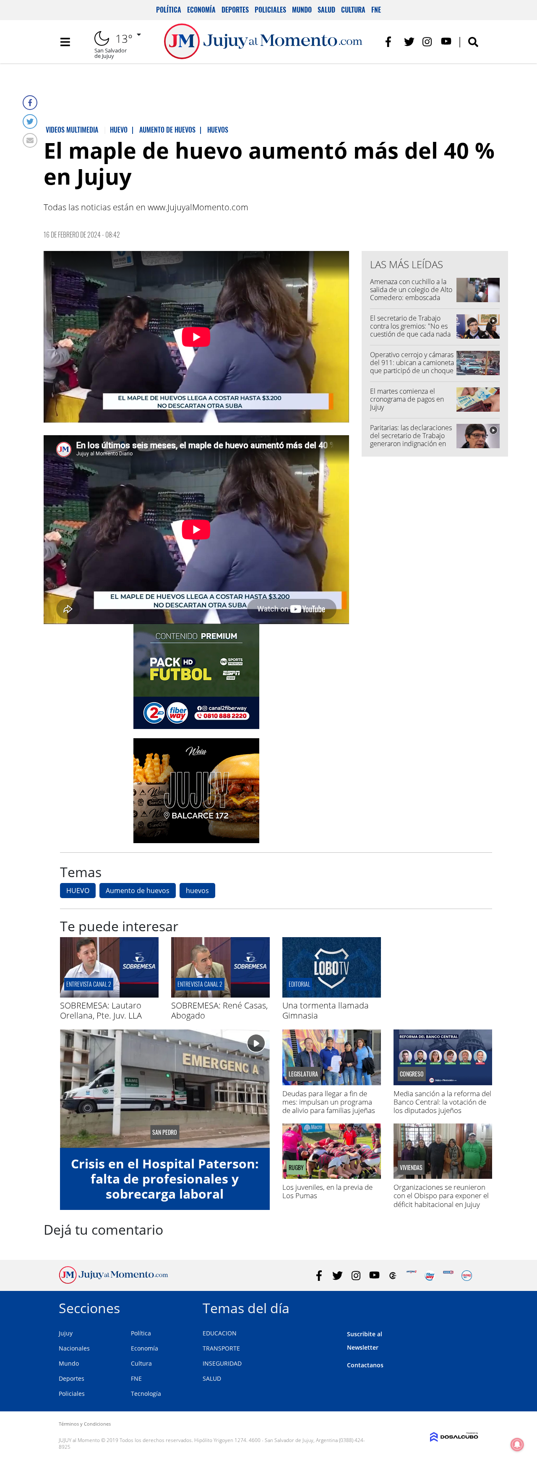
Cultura (353, 10)
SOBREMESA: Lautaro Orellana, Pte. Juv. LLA (101, 1010)
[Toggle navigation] (65, 42)
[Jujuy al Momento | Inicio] (469, 1306)
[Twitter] (30, 121)
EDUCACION (220, 1333)
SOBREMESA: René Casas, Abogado (219, 1010)
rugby (296, 1167)
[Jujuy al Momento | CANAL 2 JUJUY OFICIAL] (393, 1275)
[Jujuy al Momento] (113, 1281)
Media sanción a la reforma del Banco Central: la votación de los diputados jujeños (442, 1102)
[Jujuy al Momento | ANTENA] (411, 1275)
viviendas (411, 1167)
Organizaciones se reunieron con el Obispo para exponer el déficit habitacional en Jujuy (441, 1195)
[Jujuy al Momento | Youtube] (446, 42)
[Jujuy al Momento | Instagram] (427, 42)
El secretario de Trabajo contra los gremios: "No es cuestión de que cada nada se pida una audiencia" (410, 330)
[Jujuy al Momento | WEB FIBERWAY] (430, 1275)
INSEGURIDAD (222, 1363)
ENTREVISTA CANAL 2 (88, 984)
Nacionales (74, 1348)
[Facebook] (30, 102)
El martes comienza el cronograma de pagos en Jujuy (407, 399)
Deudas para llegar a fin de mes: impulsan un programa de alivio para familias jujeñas (328, 1102)
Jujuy (66, 1333)
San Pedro (164, 1132)
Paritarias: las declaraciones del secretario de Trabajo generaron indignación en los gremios (411, 440)
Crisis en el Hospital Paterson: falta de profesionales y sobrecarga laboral (165, 1178)
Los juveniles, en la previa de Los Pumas (327, 1191)
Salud (326, 10)
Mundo (302, 10)
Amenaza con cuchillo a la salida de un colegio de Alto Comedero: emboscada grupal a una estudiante (411, 294)
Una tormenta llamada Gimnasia (325, 1010)
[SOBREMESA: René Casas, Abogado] (220, 995)
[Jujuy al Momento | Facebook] (391, 42)
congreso (412, 1074)
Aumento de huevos (137, 890)
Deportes (235, 10)
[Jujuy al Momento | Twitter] (409, 42)
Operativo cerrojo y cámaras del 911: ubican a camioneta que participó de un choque (412, 362)
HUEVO (77, 890)
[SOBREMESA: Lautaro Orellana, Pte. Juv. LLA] (109, 995)
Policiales (270, 10)
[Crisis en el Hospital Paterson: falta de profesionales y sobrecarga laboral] (165, 1088)
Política (168, 10)
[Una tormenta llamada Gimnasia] (331, 995)
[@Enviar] (30, 140)
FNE (376, 10)
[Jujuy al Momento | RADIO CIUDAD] (466, 1275)
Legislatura (303, 1074)
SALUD (212, 1378)
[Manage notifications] (517, 1444)
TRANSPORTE (221, 1348)
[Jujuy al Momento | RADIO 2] (448, 1275)
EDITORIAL (299, 984)
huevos (197, 890)
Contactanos (365, 1365)
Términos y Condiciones (85, 1424)
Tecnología (146, 1394)
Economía (201, 10)
